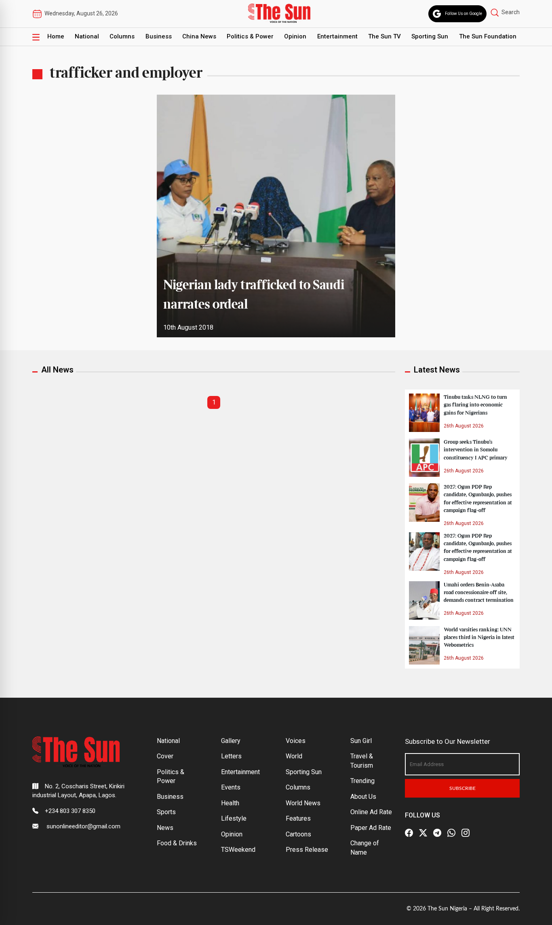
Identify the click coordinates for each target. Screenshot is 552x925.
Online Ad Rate (371, 812)
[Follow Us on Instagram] (465, 833)
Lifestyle (234, 818)
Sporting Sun (429, 36)
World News (303, 803)
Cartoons (298, 834)
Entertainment (337, 36)
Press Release (307, 849)
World (294, 756)
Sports (166, 812)
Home (55, 36)
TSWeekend (238, 849)
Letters (231, 756)
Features (298, 818)
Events (230, 787)
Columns (122, 36)
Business (158, 36)
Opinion (295, 36)
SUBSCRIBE (462, 788)
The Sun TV (384, 36)
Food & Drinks (177, 843)
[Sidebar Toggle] (36, 36)
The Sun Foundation (487, 36)
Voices (295, 741)
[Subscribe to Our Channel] (437, 833)
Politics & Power (250, 36)
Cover (165, 756)
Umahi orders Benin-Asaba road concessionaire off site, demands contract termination (479, 592)
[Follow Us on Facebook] (409, 833)
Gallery (230, 741)
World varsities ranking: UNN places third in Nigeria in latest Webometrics (479, 637)
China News (199, 36)
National (87, 36)
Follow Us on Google (463, 13)
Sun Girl (361, 741)
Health (230, 803)
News (165, 828)
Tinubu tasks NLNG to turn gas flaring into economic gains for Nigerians (475, 405)
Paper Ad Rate (370, 828)
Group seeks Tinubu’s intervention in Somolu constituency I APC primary (476, 450)
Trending (362, 781)
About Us (363, 796)
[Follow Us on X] (423, 833)
